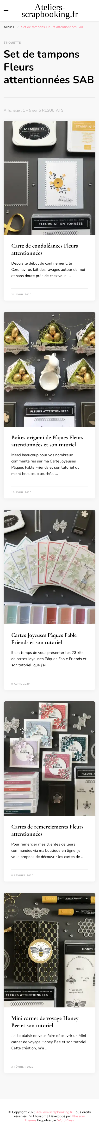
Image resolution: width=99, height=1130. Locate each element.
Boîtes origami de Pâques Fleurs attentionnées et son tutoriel (47, 441)
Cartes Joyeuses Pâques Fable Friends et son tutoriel (44, 639)
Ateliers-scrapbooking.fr (50, 10)
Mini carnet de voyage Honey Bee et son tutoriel (44, 1022)
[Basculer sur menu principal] (6, 10)
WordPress (65, 1120)
